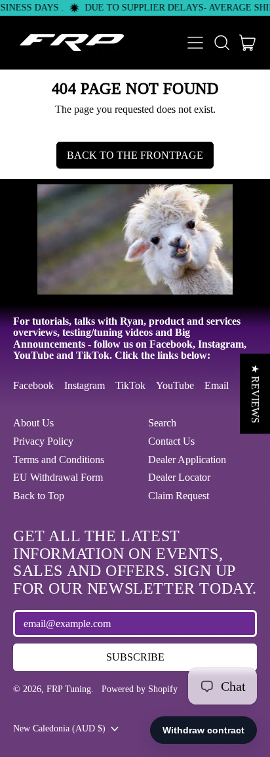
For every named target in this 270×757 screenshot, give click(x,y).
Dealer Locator (179, 477)
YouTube (175, 385)
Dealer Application (187, 459)
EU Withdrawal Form (58, 477)
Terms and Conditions (58, 459)
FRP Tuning (69, 689)
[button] (221, 42)
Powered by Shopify (140, 689)
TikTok (130, 385)
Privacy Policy (43, 441)
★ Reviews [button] (255, 393)
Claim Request (178, 495)
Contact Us (171, 441)
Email (216, 385)
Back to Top (38, 495)
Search (162, 422)
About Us (33, 422)
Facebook (33, 385)
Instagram (84, 385)
